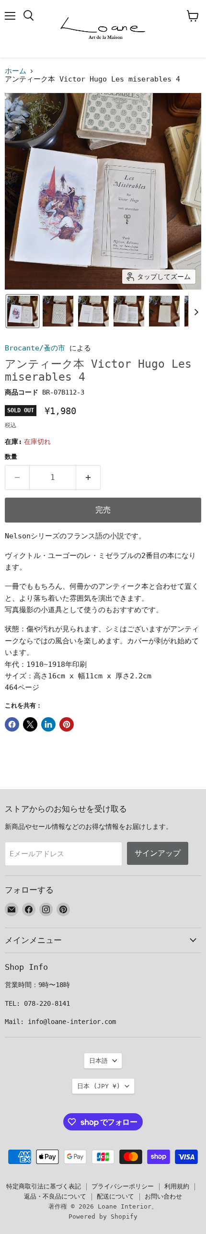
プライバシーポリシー (123, 1186)
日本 (98, 1086)
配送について (115, 1196)
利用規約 (176, 1186)
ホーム (15, 71)
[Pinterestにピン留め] (66, 724)
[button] (22, 311)
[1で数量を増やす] (88, 477)
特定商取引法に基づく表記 (43, 1186)
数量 (11, 456)
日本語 (98, 1060)
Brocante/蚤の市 (35, 348)
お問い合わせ (163, 1196)
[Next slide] (196, 311)
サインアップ (158, 853)
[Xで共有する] (30, 724)
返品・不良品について (55, 1196)
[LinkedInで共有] (48, 724)
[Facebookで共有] (12, 724)
